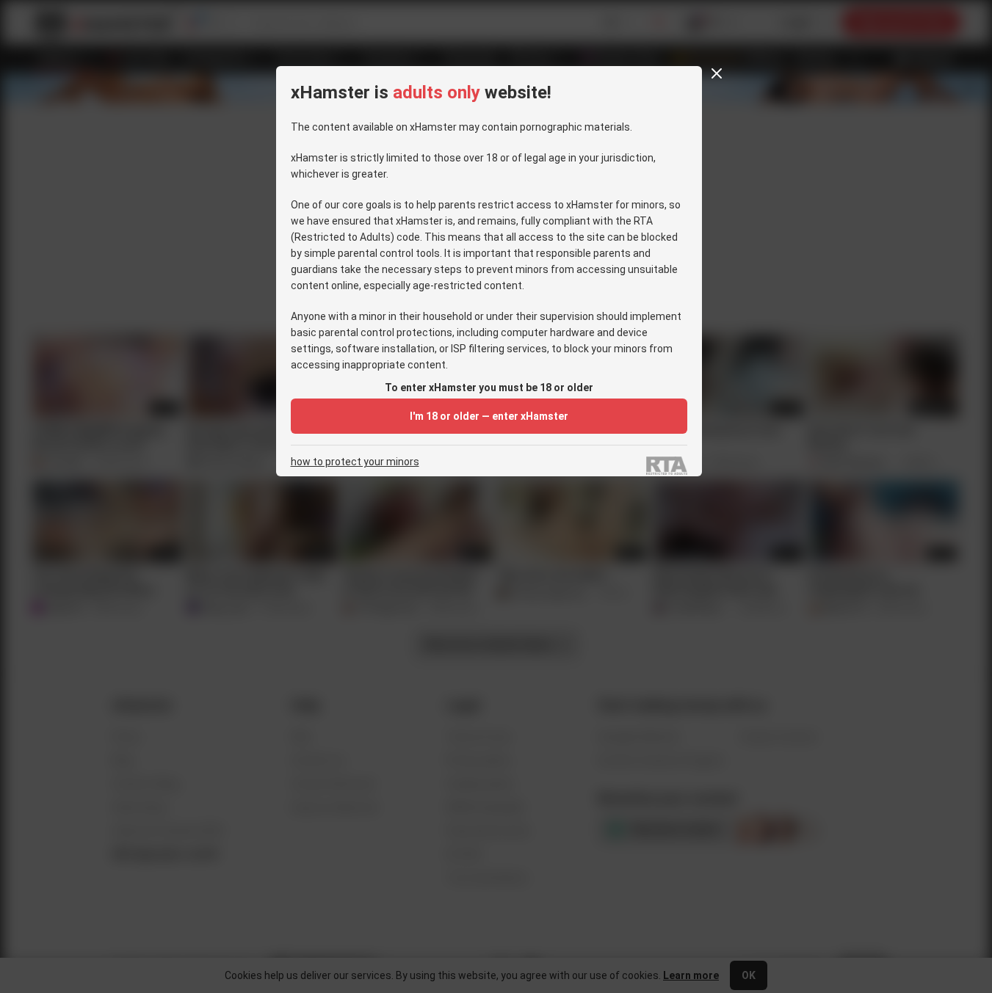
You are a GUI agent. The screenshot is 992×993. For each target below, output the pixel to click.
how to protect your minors (355, 462)
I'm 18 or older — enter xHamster (489, 416)
